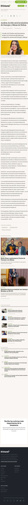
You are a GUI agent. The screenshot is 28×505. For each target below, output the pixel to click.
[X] (7, 501)
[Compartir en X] (8, 16)
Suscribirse (21, 5)
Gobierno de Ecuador (6, 229)
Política (2, 473)
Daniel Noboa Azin (13, 227)
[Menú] (26, 6)
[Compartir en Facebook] (5, 16)
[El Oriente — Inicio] (6, 5)
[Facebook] (4, 501)
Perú (2, 479)
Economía (6, 9)
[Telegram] (20, 501)
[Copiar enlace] (20, 16)
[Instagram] (11, 501)
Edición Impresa (4, 489)
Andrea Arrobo (5, 227)
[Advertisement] (14, 397)
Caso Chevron (4, 1)
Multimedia (17, 470)
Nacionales (3, 477)
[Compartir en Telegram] (11, 16)
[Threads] (14, 501)
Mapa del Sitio (4, 491)
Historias (15, 1)
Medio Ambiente (4, 475)
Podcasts (10, 1)
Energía (2, 468)
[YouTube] (17, 501)
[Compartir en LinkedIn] (14, 16)
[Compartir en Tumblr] (17, 16)
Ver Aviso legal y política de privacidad (9, 461)
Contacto (3, 487)
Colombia (3, 481)
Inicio (2, 9)
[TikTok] (24, 501)
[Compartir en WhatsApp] (2, 16)
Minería (2, 470)
